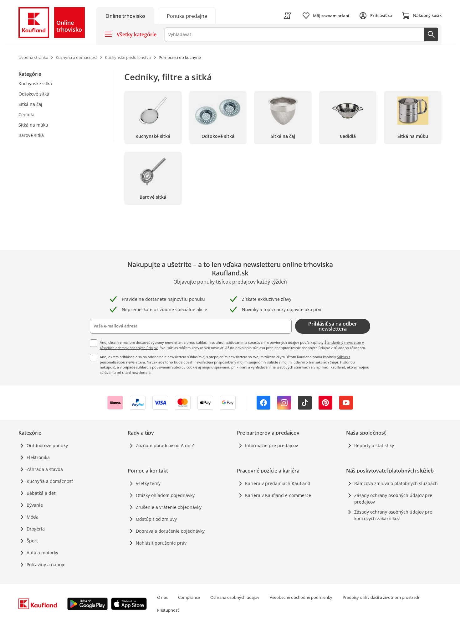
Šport (32, 541)
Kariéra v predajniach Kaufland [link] (277, 483)
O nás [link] (162, 597)
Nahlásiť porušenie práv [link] (161, 543)
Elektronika (38, 457)
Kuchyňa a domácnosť (50, 481)
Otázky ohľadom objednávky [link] (165, 495)
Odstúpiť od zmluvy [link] (156, 519)
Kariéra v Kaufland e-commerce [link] (278, 495)
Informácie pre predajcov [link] (271, 445)
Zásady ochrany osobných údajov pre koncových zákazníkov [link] (393, 515)
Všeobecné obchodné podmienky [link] (301, 597)
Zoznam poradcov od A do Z (165, 445)
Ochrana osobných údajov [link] (234, 597)
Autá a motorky (42, 553)
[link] (187, 15)
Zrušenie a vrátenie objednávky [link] (169, 507)
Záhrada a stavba (45, 469)
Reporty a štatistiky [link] (374, 445)
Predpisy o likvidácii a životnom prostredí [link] (381, 597)
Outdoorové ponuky (47, 445)
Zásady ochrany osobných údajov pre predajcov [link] (393, 498)
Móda (32, 517)
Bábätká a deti (42, 493)
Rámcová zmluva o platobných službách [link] (396, 483)
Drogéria (36, 529)
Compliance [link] (189, 597)
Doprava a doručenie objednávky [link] (170, 531)
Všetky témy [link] (148, 483)
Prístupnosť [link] (168, 610)
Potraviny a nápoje (46, 564)
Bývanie (35, 505)
